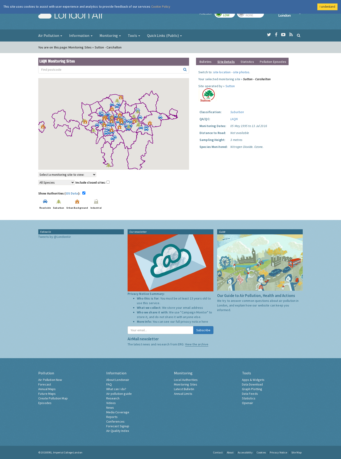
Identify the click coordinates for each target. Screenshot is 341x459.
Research (113, 398)
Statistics (247, 62)
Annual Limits (183, 394)
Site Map (296, 452)
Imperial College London (291, 15)
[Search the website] (299, 35)
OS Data (72, 193)
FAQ (109, 384)
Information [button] (79, 35)
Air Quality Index (117, 431)
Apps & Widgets (253, 380)
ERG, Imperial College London (64, 452)
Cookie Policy (160, 6)
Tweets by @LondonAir (54, 237)
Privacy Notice (278, 452)
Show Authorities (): (60, 193)
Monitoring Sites (185, 384)
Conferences (115, 421)
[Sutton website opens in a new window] (207, 94)
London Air (71, 15)
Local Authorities (186, 380)
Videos (111, 403)
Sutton (230, 86)
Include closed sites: (90, 182)
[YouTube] (283, 35)
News (110, 407)
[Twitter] (269, 35)
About (230, 452)
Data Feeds (250, 394)
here (205, 321)
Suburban (237, 112)
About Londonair (117, 380)
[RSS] (291, 35)
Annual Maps (47, 389)
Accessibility (245, 452)
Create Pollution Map (53, 398)
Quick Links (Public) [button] (163, 35)
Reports (112, 417)
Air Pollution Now (50, 380)
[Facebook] (276, 35)
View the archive (196, 344)
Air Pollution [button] (49, 35)
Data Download (252, 384)
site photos (241, 72)
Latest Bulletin (184, 389)
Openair (247, 403)
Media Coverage (117, 412)
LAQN (234, 119)
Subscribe (203, 330)
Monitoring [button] (109, 35)
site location (222, 72)
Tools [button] (133, 35)
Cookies (261, 452)
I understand (327, 7)
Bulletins (205, 62)
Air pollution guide (119, 394)
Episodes (44, 403)
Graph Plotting (252, 389)
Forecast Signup (117, 426)
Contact (218, 452)
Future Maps (47, 394)
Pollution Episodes (273, 62)
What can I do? (116, 389)
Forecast (44, 384)
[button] (122, 98)
